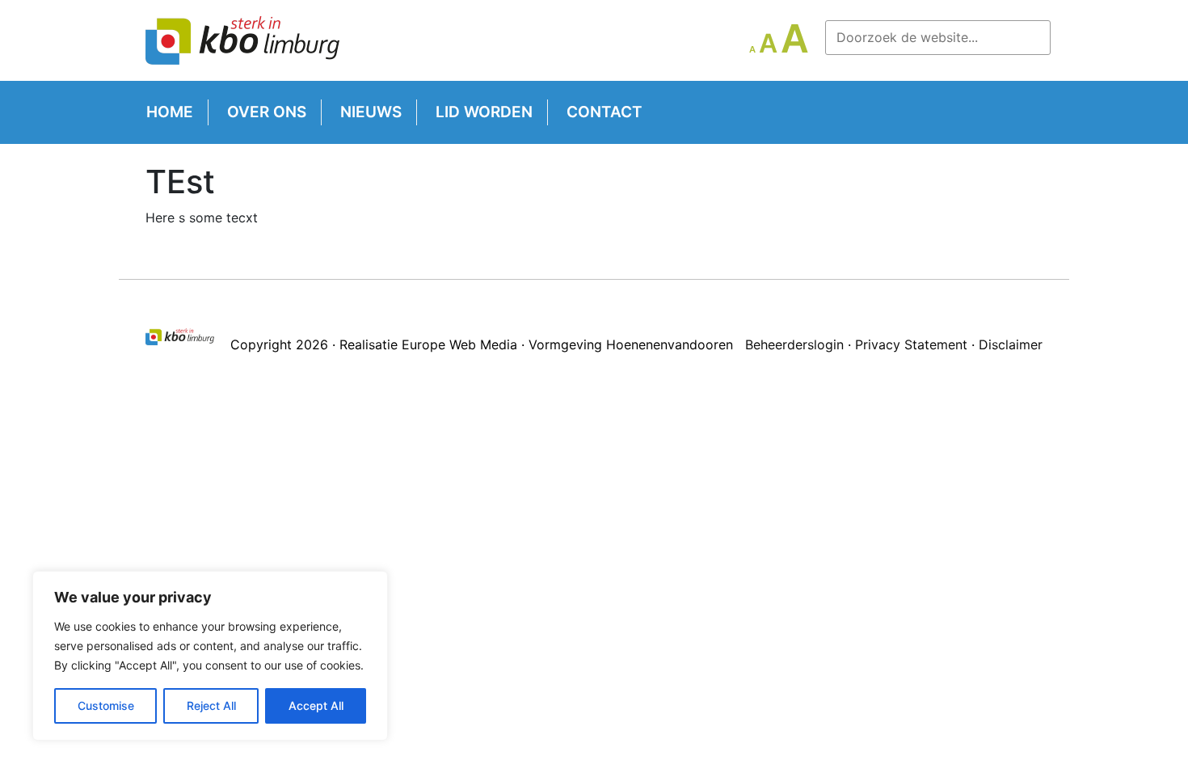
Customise (106, 705)
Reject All (211, 705)
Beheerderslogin (794, 344)
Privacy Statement (911, 344)
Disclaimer (1011, 344)
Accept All (316, 705)
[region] (210, 656)
